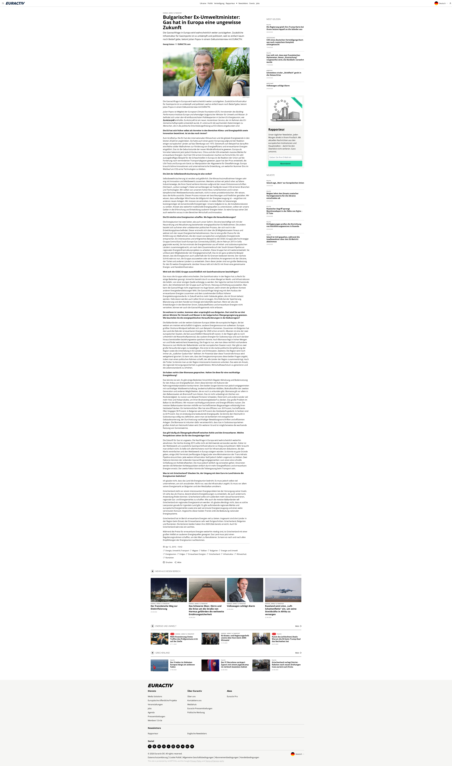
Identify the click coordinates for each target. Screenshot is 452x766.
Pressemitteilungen (156, 716)
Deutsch (442, 3)
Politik (210, 3)
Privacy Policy (196, 761)
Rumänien (169, 557)
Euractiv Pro (232, 696)
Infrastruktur (228, 554)
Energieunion (170, 554)
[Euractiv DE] (15, 3)
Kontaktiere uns (194, 700)
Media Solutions (155, 696)
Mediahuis (192, 704)
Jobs (258, 3)
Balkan (204, 550)
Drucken (169, 562)
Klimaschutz (241, 554)
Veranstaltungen (155, 704)
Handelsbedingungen (249, 757)
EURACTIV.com (184, 44)
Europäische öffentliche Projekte (162, 700)
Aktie (179, 562)
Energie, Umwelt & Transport (172, 13)
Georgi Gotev (168, 44)
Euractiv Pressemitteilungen (199, 708)
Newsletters (243, 3)
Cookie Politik (175, 757)
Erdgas (182, 554)
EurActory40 (168, 120)
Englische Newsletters (197, 733)
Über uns (191, 696)
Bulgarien (214, 550)
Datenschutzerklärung (158, 757)
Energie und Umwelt (229, 550)
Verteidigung (219, 3)
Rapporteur (230, 3)
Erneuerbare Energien (197, 554)
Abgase (195, 550)
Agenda (151, 712)
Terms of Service (212, 761)
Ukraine (203, 3)
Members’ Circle (155, 720)
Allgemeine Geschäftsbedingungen (198, 757)
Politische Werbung (196, 712)
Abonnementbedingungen (226, 757)
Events (252, 3)
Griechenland (214, 554)
